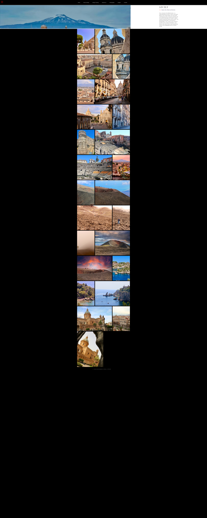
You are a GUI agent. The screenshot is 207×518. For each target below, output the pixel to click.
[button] (2, 2)
